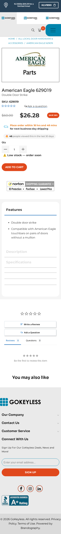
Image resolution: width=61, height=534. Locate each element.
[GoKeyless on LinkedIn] (39, 488)
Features (14, 210)
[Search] (33, 30)
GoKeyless (17, 519)
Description (16, 252)
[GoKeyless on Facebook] (21, 488)
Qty (4, 142)
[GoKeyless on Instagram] (30, 488)
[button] (30, 186)
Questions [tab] (31, 340)
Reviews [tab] (10, 340)
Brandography (30, 528)
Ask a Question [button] (32, 332)
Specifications (18, 262)
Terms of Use (26, 523)
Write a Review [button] (32, 324)
